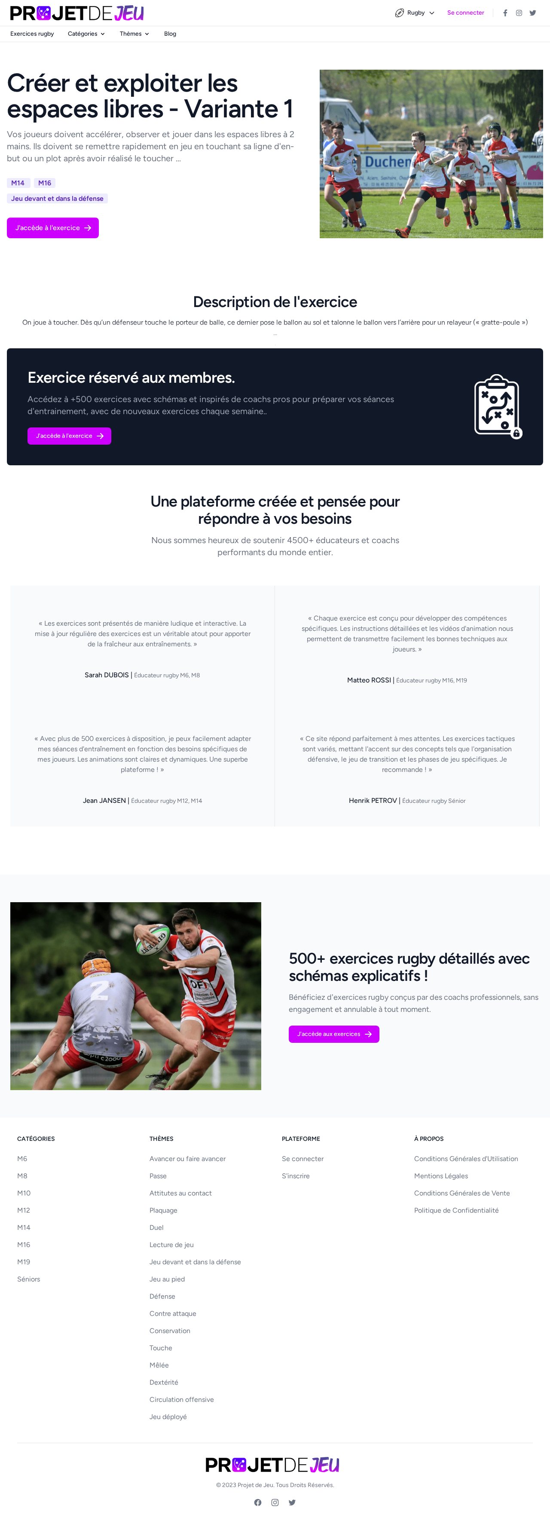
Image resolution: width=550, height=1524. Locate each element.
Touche (161, 1348)
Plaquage (163, 1210)
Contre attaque (173, 1313)
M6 (22, 1159)
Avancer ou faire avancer (188, 1159)
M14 (24, 1227)
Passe (158, 1176)
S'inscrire (296, 1176)
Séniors (28, 1279)
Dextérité (164, 1382)
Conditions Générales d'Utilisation (466, 1159)
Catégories (83, 33)
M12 (23, 1210)
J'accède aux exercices (329, 1034)
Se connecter (465, 12)
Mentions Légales (441, 1176)
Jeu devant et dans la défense (195, 1262)
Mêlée (159, 1365)
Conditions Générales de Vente (462, 1193)
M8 (22, 1176)
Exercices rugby (32, 33)
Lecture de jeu (172, 1245)
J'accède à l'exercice (47, 228)
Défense (162, 1296)
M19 (23, 1262)
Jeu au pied (167, 1279)
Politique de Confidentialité (456, 1210)
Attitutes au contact (181, 1193)
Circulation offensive (182, 1399)
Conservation (170, 1331)
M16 (23, 1245)
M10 (24, 1193)
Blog (170, 33)
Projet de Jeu (255, 1485)
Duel (157, 1227)
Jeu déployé (168, 1417)
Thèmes (131, 33)
